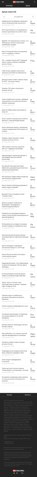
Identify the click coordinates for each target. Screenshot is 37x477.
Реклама (9, 395)
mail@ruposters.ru (9, 441)
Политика (9, 6)
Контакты (28, 395)
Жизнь (28, 6)
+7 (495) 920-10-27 (9, 443)
